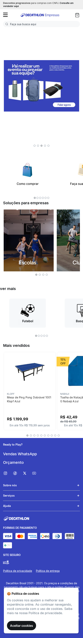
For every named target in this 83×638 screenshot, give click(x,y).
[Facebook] (17, 473)
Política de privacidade (17, 570)
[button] (35, 146)
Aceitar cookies (21, 626)
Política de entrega (48, 570)
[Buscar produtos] (7, 24)
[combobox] (41, 24)
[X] (27, 473)
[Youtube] (37, 473)
